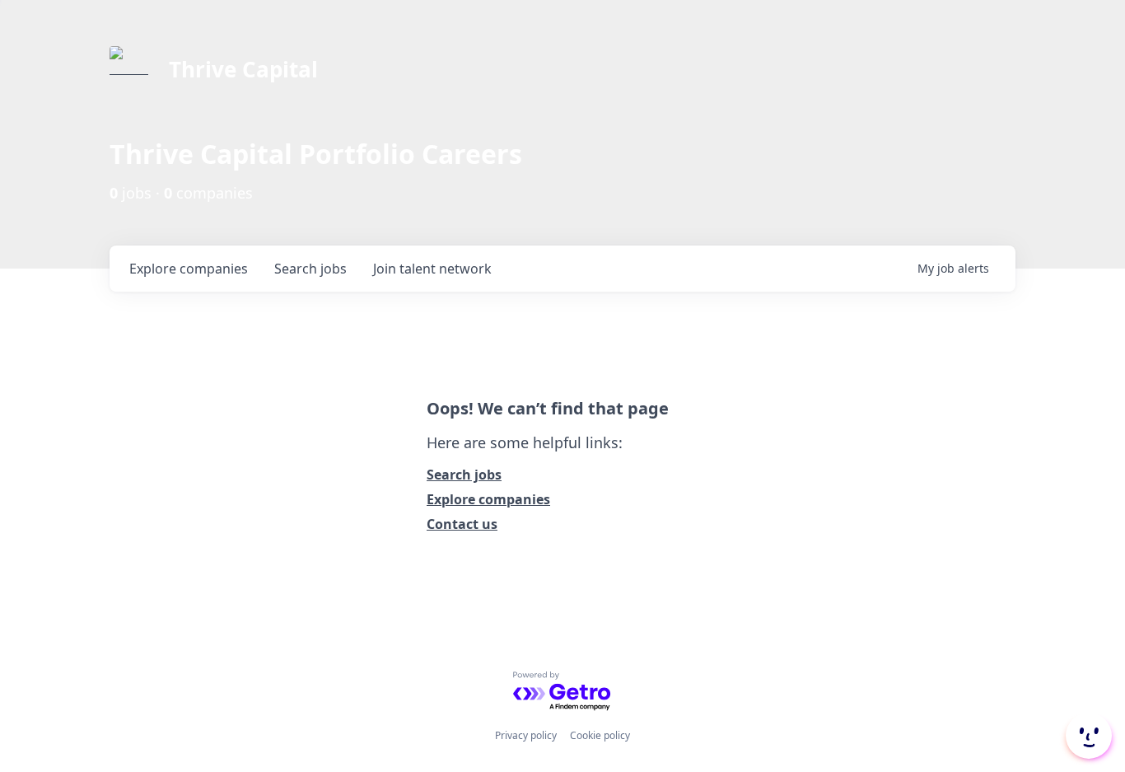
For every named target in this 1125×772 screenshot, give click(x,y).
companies (188, 269)
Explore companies (488, 499)
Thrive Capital (243, 69)
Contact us (462, 524)
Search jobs (464, 475)
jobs (310, 269)
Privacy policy (526, 735)
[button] (1087, 736)
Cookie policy (600, 735)
